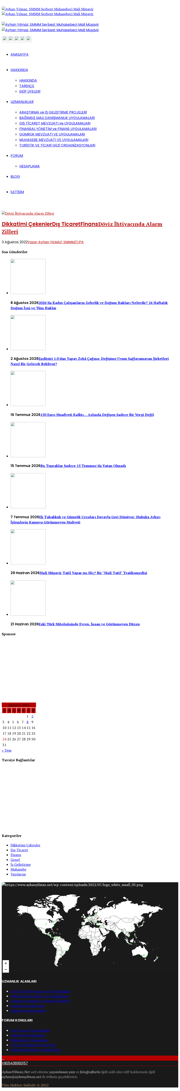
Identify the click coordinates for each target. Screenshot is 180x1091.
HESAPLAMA (29, 166)
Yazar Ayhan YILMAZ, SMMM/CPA (56, 242)
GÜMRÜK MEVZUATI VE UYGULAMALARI (52, 134)
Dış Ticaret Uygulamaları (30, 1030)
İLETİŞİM (17, 191)
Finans (89, 224)
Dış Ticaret (66, 224)
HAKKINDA (19, 69)
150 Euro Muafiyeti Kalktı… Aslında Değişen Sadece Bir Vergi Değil (97, 414)
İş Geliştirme (21, 864)
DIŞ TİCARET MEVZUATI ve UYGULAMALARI (54, 123)
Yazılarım (18, 874)
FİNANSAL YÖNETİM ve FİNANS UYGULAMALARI (58, 128)
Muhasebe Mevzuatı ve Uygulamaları (39, 996)
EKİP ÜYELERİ (29, 91)
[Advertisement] (90, 672)
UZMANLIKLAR (22, 101)
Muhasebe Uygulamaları (29, 1040)
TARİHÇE (26, 85)
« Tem (6, 750)
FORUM (17, 155)
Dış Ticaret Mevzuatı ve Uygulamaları (40, 991)
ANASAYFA (20, 54)
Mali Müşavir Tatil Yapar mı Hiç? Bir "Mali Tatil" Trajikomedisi (93, 572)
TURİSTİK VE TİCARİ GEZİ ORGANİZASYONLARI (57, 145)
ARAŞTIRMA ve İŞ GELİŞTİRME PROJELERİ (53, 112)
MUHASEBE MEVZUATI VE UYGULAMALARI (53, 139)
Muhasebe (18, 869)
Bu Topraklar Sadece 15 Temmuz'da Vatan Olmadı (83, 465)
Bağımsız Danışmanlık (28, 1010)
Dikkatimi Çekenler (27, 224)
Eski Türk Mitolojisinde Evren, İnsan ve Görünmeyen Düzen (89, 624)
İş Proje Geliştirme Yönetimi (33, 1044)
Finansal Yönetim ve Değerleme (36, 1049)
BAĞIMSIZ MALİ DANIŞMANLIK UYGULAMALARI (57, 117)
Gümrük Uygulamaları (28, 1035)
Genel (15, 859)
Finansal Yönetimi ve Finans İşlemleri (40, 1000)
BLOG (15, 176)
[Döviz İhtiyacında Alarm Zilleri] (28, 213)
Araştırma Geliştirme (27, 1005)
